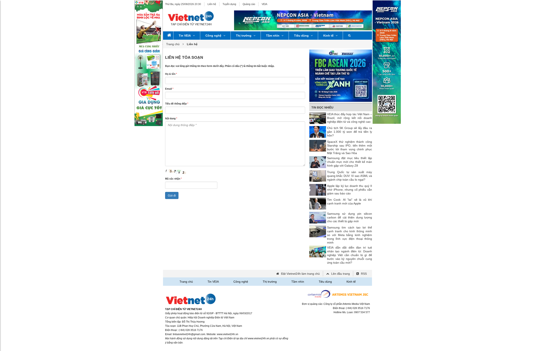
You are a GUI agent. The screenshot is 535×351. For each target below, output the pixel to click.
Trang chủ (173, 44)
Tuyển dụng (229, 4)
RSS (364, 273)
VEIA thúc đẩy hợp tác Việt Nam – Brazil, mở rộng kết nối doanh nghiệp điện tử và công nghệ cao (349, 117)
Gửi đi (172, 195)
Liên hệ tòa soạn (184, 57)
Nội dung (171, 118)
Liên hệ (212, 4)
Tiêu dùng (301, 35)
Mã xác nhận (173, 178)
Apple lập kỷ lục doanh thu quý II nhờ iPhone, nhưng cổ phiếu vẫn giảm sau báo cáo (349, 189)
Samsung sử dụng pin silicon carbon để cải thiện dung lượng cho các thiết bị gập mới (349, 217)
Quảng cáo (249, 4)
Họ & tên (171, 74)
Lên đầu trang (340, 273)
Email (169, 88)
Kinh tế (328, 35)
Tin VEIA (185, 35)
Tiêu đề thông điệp (176, 103)
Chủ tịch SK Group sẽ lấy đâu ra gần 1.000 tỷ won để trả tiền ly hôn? (349, 131)
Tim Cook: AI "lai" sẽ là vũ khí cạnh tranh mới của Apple (349, 201)
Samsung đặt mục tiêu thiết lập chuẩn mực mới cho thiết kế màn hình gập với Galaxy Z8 (349, 161)
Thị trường (243, 35)
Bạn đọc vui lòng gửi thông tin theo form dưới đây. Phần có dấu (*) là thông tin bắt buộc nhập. (219, 66)
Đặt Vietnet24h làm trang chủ (300, 273)
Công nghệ (213, 35)
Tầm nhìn (272, 35)
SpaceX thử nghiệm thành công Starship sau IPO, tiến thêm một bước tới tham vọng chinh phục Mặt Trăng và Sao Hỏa (349, 147)
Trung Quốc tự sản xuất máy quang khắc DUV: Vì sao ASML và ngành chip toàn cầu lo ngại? (349, 175)
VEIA (264, 4)
